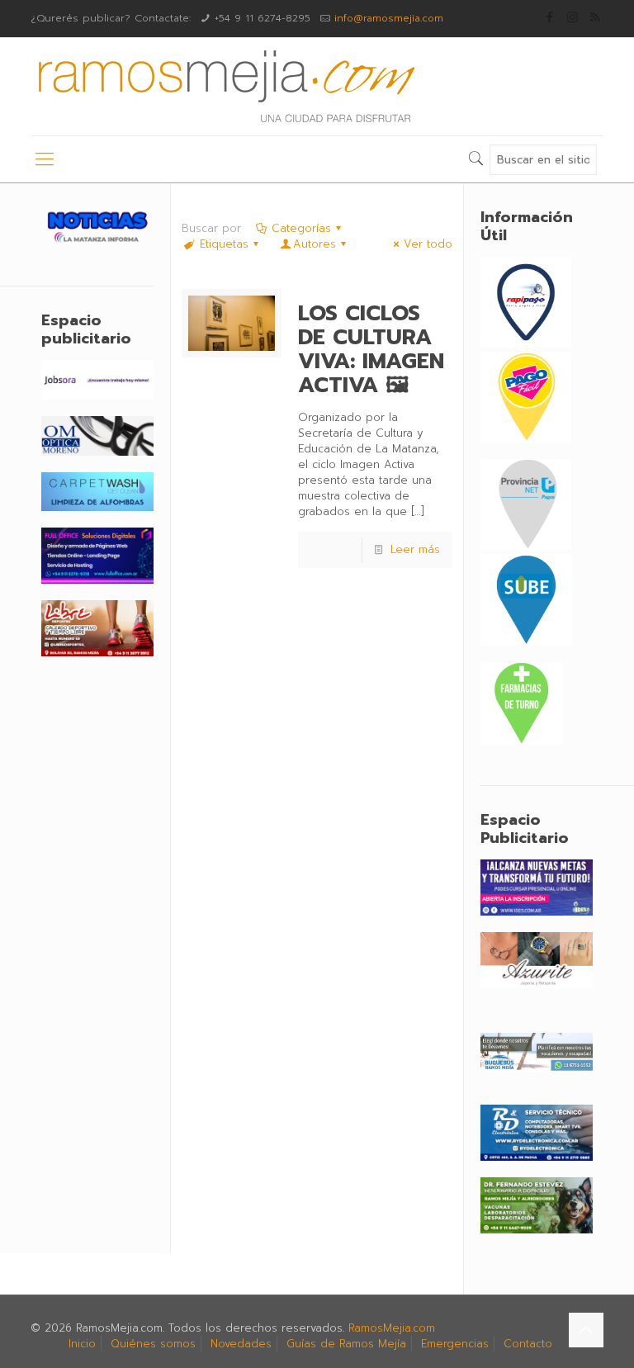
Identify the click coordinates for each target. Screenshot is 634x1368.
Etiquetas (224, 244)
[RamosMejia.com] (225, 86)
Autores (314, 244)
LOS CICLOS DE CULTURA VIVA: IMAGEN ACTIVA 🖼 (371, 349)
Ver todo (428, 244)
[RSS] (594, 17)
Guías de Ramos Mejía (346, 1343)
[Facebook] (550, 17)
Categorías (301, 228)
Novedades (241, 1343)
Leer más (415, 549)
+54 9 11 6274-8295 (262, 18)
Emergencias (455, 1343)
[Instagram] (572, 17)
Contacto (528, 1343)
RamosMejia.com (391, 1328)
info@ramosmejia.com (388, 18)
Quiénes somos (153, 1343)
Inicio (82, 1343)
